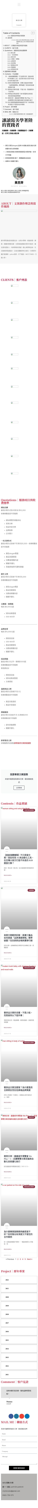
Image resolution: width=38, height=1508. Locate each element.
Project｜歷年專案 (11, 107)
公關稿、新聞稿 (15, 59)
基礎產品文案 (14, 65)
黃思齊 (10, 38)
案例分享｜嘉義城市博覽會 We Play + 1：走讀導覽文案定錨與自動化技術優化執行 (21, 99)
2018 (7, 1314)
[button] (19, 4)
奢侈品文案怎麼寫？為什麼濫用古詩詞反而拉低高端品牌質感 (20, 95)
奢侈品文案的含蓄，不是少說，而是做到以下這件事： (21, 90)
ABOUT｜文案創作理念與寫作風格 (15, 45)
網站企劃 (13, 53)
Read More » (8, 875)
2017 (7, 1323)
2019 (7, 1306)
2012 (7, 1366)
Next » (29, 1259)
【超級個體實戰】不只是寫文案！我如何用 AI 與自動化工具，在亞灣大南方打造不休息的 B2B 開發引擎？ (21, 78)
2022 (7, 1280)
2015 (7, 1340)
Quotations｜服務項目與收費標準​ (16, 50)
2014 (7, 1349)
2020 (7, 1297)
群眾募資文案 (14, 69)
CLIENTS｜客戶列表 (11, 48)
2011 (7, 1374)
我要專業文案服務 (10, 71)
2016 (7, 1331)
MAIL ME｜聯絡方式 (11, 112)
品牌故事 (13, 61)
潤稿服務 (13, 67)
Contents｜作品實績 (11, 74)
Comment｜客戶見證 (11, 109)
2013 (7, 1357)
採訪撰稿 (13, 63)
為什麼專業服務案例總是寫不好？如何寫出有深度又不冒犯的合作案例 (21, 103)
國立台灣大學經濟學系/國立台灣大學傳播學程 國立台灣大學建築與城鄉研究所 (25, 41)
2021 (7, 1288)
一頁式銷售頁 (14, 55)
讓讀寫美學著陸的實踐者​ (18, 35)
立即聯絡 (19, 788)
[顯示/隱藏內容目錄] (32, 33)
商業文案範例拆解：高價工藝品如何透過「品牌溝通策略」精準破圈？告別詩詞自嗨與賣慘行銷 (21, 85)
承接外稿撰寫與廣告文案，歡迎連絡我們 (23, 114)
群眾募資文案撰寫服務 (22, 743)
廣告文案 (13, 57)
